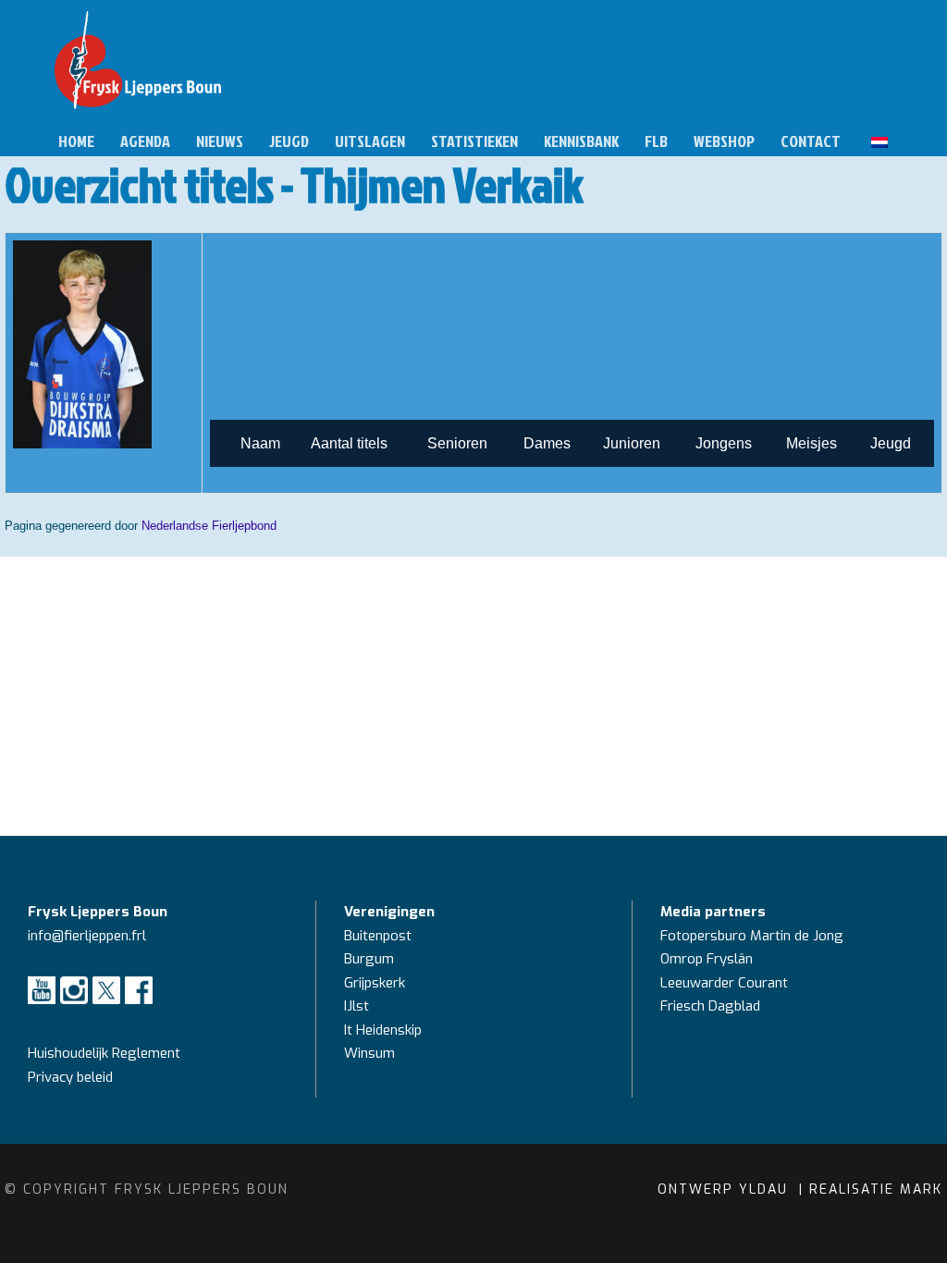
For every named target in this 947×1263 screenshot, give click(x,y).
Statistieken (474, 141)
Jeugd (289, 141)
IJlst (356, 1006)
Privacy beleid (70, 1077)
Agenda (145, 141)
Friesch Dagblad (712, 1006)
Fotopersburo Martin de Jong (751, 935)
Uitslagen (370, 141)
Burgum (369, 959)
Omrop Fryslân (708, 959)
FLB (656, 141)
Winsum (369, 1053)
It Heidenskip (383, 1030)
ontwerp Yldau (725, 1189)
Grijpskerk (374, 983)
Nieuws (219, 141)
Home (76, 141)
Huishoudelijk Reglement (106, 1053)
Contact (811, 141)
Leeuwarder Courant (726, 983)
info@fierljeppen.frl (87, 935)
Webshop (724, 141)
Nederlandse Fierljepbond (209, 526)
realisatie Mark (875, 1189)
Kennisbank (581, 141)
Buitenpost (378, 935)
